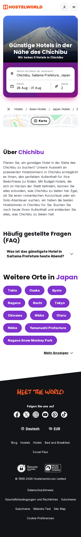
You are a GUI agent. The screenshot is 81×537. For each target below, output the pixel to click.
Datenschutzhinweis (41, 490)
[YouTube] (45, 414)
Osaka (34, 290)
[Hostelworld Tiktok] (64, 414)
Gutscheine (68, 499)
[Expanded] (8, 109)
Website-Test (42, 508)
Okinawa (15, 315)
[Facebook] (17, 414)
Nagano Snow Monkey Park (30, 340)
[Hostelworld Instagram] (36, 414)
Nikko (39, 315)
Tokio (12, 290)
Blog (14, 442)
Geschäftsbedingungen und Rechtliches (31, 499)
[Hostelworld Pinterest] (55, 414)
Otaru (61, 315)
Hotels (37, 442)
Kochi (37, 303)
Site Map (60, 508)
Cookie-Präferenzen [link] (40, 518)
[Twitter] (26, 414)
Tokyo (60, 303)
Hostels (25, 442)
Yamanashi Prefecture (48, 328)
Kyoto (57, 290)
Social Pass (40, 452)
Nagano (14, 303)
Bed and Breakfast (57, 442)
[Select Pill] (64, 7)
